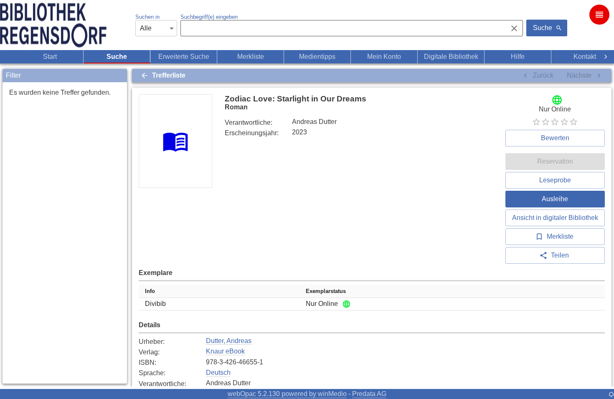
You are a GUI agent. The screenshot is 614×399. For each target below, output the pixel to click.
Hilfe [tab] (518, 56)
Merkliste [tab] (250, 56)
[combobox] (341, 28)
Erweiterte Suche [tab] (183, 56)
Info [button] (150, 291)
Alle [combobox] (146, 28)
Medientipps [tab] (317, 56)
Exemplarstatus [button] (326, 291)
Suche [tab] (117, 56)
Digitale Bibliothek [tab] (451, 56)
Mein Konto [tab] (384, 56)
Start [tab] (50, 56)
